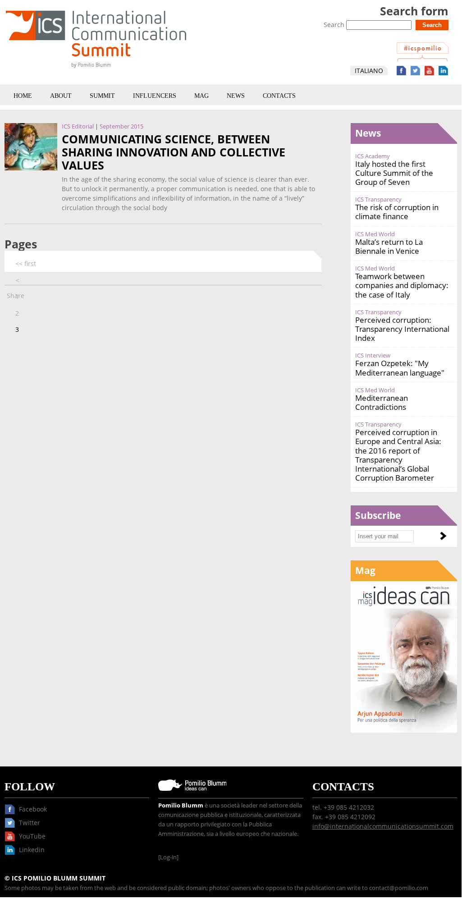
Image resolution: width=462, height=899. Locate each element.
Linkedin (443, 70)
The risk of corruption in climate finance (397, 211)
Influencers (154, 95)
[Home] (96, 69)
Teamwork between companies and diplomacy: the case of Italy (401, 285)
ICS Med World (375, 234)
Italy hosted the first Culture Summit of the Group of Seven (394, 173)
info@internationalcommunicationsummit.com (382, 826)
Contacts (279, 95)
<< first (25, 263)
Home (23, 95)
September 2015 (121, 126)
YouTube (429, 70)
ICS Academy (372, 156)
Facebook (401, 70)
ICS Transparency (378, 199)
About (61, 95)
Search (335, 24)
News (236, 95)
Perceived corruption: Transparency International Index (402, 329)
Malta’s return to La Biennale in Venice (389, 246)
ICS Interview (372, 355)
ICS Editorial (78, 126)
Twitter (415, 70)
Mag (201, 95)
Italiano (369, 70)
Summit (102, 95)
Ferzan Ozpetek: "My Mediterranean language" (399, 367)
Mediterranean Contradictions (381, 402)
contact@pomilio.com (398, 888)
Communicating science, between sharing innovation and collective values (173, 152)
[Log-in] (168, 857)
